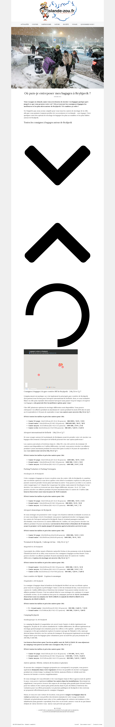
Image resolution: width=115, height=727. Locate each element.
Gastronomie (46, 24)
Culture (35, 24)
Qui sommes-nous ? (87, 24)
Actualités (25, 24)
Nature (57, 24)
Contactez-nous (97, 724)
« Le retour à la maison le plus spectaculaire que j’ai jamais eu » (58, 710)
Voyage (74, 24)
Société (66, 24)
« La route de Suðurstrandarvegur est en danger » (58, 711)
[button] (57, 165)
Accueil (77, 724)
